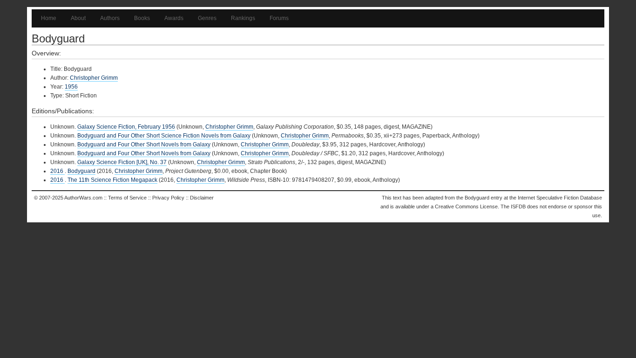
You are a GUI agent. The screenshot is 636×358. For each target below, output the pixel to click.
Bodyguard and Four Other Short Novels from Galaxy (143, 144)
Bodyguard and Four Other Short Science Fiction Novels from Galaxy (163, 135)
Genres (207, 18)
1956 (71, 86)
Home (48, 18)
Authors (110, 18)
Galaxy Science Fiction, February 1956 (126, 127)
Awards (173, 18)
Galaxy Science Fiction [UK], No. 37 (122, 162)
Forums (279, 18)
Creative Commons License (466, 206)
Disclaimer (202, 197)
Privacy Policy (168, 197)
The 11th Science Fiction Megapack (112, 180)
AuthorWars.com (83, 197)
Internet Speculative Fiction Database (560, 197)
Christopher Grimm (94, 78)
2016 (57, 171)
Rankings (243, 18)
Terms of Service (127, 197)
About (78, 18)
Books (142, 18)
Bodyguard (81, 171)
